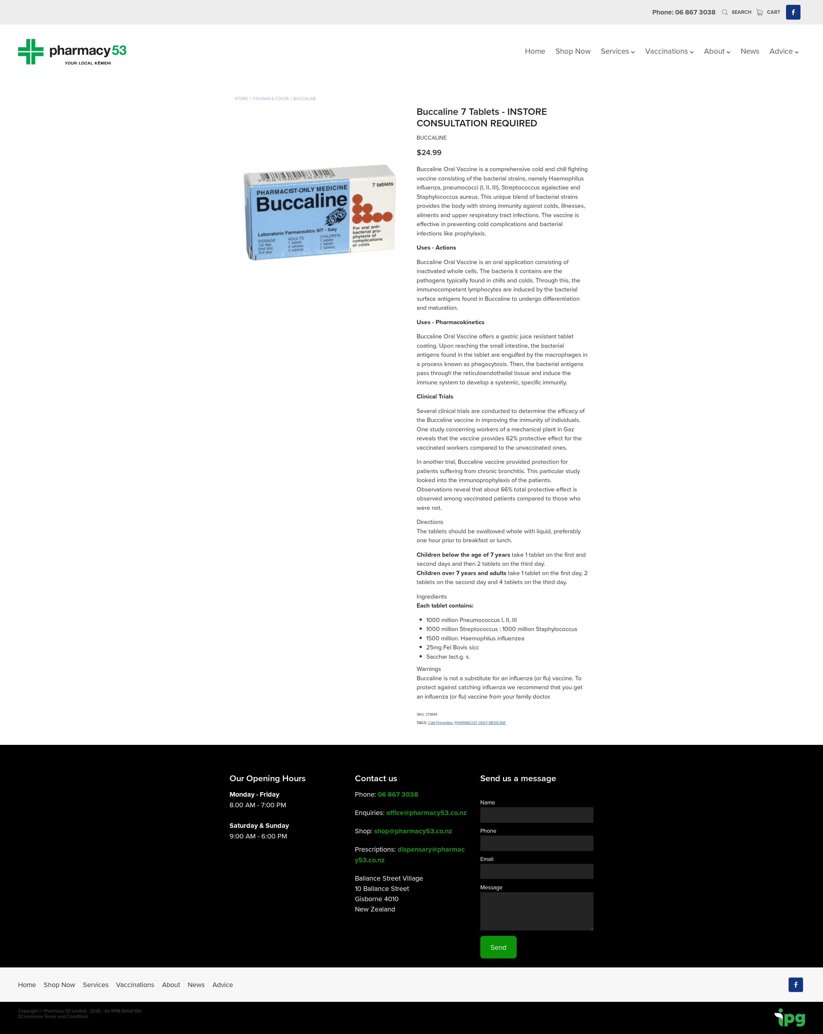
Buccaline (305, 98)
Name (487, 802)
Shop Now (573, 50)
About (715, 50)
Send (498, 947)
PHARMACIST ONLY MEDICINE (480, 723)
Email (486, 859)
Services (616, 50)
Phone (488, 831)
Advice (782, 50)
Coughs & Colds (271, 98)
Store (241, 98)
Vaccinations (667, 50)
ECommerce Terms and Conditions (53, 1016)
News (750, 50)
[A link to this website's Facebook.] (793, 12)
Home (535, 50)
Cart (773, 12)
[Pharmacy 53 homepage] (97, 52)
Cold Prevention (440, 723)
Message (491, 887)
